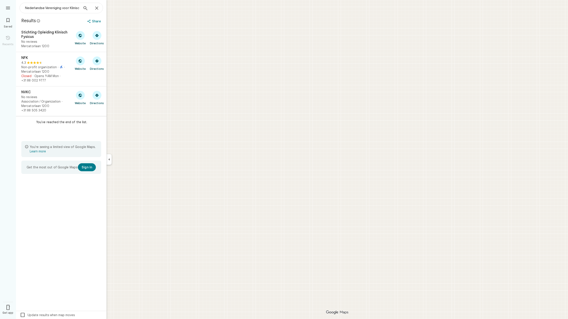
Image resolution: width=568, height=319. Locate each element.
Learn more (38, 151)
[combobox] (52, 8)
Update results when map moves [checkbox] (47, 315)
